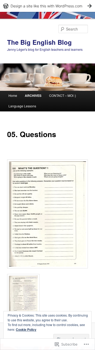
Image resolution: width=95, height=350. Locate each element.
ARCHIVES (33, 95)
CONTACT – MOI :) (62, 95)
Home (12, 95)
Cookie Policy (26, 329)
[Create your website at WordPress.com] (47, 6)
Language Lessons (22, 106)
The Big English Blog (39, 42)
